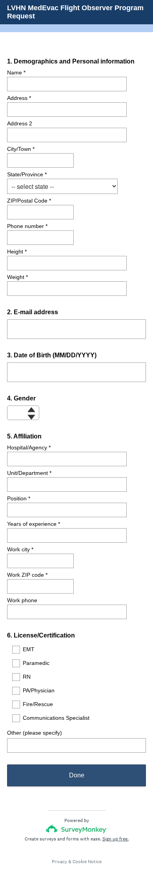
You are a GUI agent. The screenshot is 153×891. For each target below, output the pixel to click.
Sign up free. (115, 839)
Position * (18, 498)
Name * (16, 72)
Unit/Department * (29, 473)
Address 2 (19, 123)
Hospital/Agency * (29, 447)
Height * (17, 251)
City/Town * (21, 149)
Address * (19, 98)
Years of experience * (33, 524)
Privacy (59, 861)
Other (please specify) (34, 733)
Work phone (22, 600)
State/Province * (27, 174)
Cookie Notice (87, 861)
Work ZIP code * (27, 575)
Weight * (17, 277)
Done (76, 775)
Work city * (20, 549)
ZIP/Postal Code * (29, 200)
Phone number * (27, 226)
